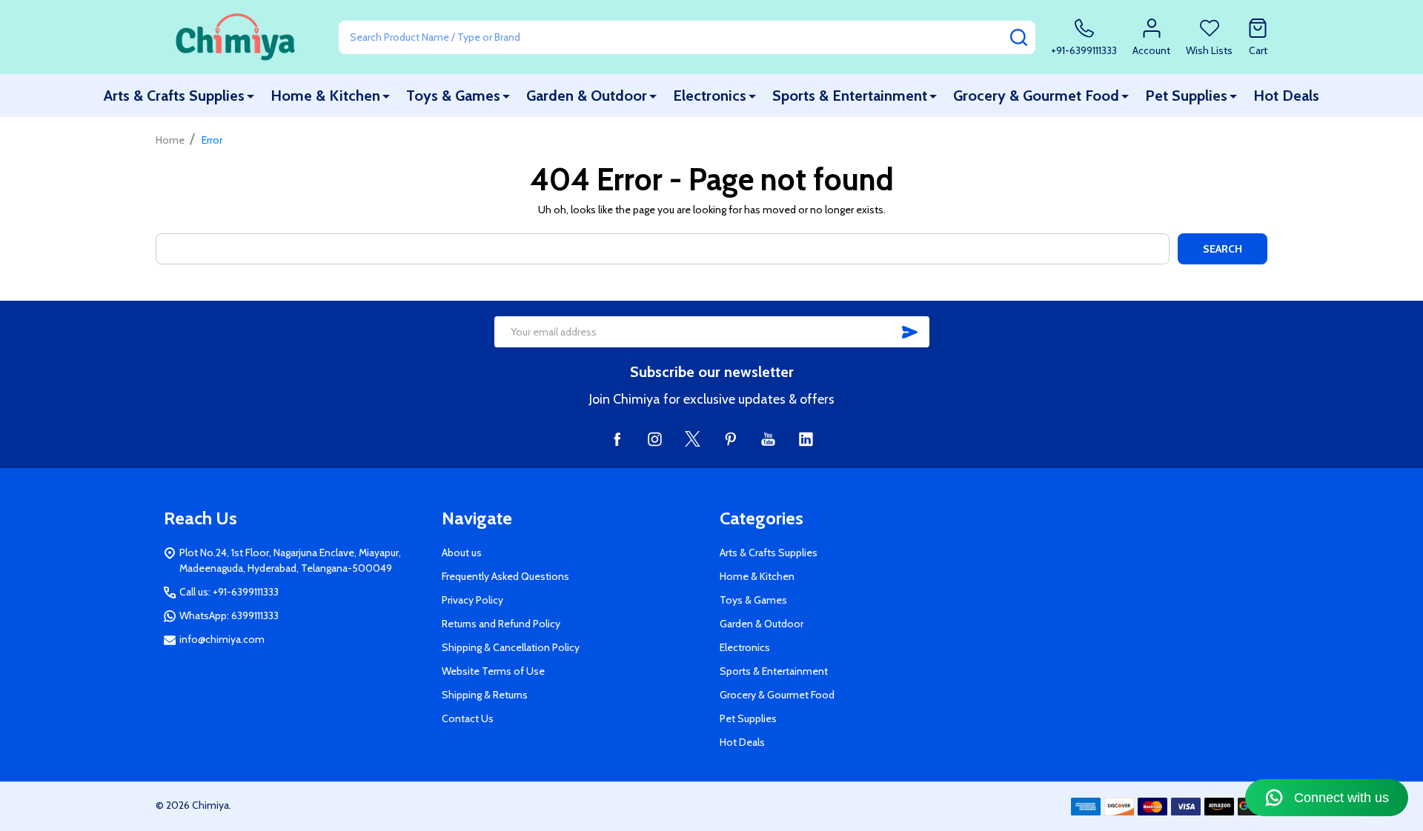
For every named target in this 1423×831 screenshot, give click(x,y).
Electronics (709, 95)
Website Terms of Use (493, 671)
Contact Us (468, 718)
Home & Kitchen (325, 95)
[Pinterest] (730, 438)
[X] (693, 438)
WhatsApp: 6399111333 (229, 615)
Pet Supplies (1186, 95)
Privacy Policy (472, 600)
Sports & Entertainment (849, 95)
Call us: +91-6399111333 (229, 591)
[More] (250, 96)
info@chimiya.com (222, 639)
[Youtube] (768, 438)
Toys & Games (453, 95)
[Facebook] (617, 438)
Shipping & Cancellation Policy (511, 647)
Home (170, 140)
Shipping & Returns (485, 694)
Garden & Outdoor (586, 95)
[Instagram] (655, 438)
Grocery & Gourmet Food (1036, 95)
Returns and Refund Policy (501, 623)
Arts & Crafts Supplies (174, 95)
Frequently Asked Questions (505, 576)
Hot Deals (1286, 95)
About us (462, 552)
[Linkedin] (806, 438)
